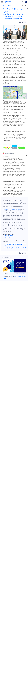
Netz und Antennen (9, 235)
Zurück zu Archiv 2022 (7, 5)
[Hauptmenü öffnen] (2, 2)
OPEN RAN (7, 237)
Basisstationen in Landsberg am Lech (11, 209)
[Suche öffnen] (22, 2)
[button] (20, 22)
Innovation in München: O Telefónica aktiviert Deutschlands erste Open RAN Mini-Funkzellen (15, 244)
